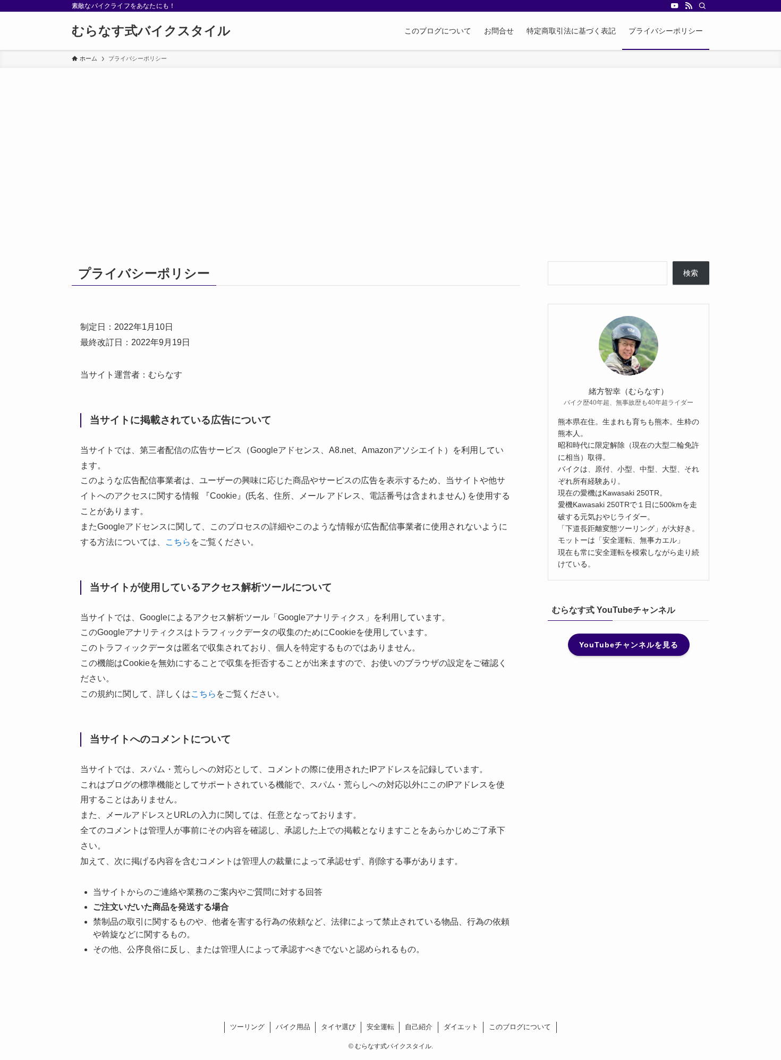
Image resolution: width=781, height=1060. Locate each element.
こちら (178, 541)
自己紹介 (418, 1027)
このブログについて (520, 1027)
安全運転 (380, 1027)
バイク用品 (293, 1027)
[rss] (688, 6)
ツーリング (247, 1027)
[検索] (702, 6)
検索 (690, 273)
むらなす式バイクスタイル (151, 30)
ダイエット (461, 1027)
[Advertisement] (390, 147)
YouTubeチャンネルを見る (628, 644)
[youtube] (675, 6)
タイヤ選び (338, 1027)
